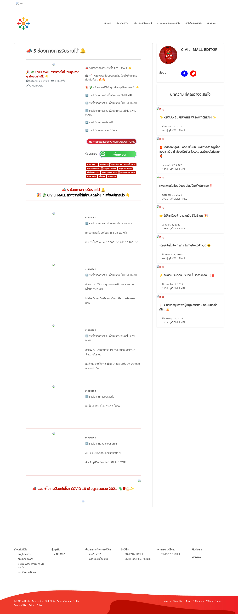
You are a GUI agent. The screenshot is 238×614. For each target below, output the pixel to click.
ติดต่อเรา (197, 549)
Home (166, 601)
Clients (198, 601)
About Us (177, 601)
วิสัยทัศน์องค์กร (25, 559)
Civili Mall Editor (199, 50)
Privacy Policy (36, 605)
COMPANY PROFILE (135, 554)
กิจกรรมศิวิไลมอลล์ (98, 559)
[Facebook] (187, 3)
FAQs (208, 601)
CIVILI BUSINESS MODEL (138, 559)
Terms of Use (20, 605)
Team (188, 601)
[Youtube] (194, 3)
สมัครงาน (197, 557)
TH (22, 3)
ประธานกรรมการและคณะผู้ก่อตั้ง (31, 565)
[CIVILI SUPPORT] (214, 3)
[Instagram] (201, 3)
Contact (218, 601)
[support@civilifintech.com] (220, 3)
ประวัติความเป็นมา (27, 572)
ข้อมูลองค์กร (24, 554)
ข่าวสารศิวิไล (95, 554)
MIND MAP (59, 554)
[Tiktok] (207, 3)
